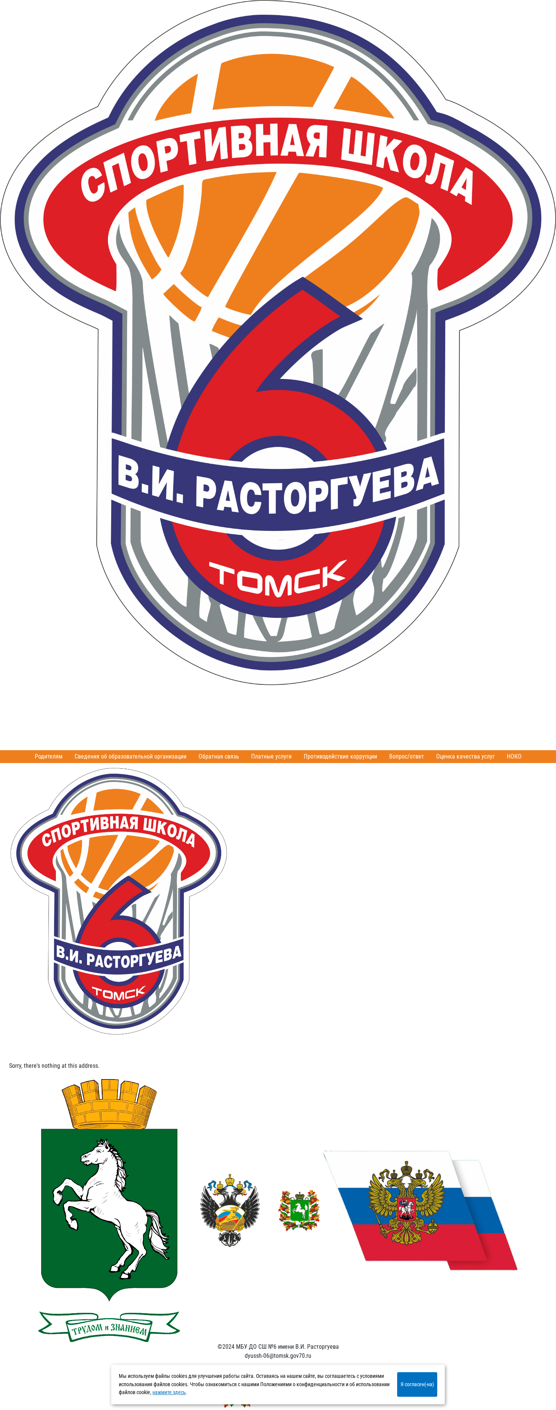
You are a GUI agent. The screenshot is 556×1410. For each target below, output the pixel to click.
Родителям (48, 756)
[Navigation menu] (21, 1044)
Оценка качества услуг (465, 756)
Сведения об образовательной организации (130, 756)
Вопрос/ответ (406, 756)
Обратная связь (219, 756)
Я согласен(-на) (417, 1384)
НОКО (514, 756)
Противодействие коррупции (340, 756)
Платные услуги (271, 756)
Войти (48, 708)
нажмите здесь (169, 1392)
